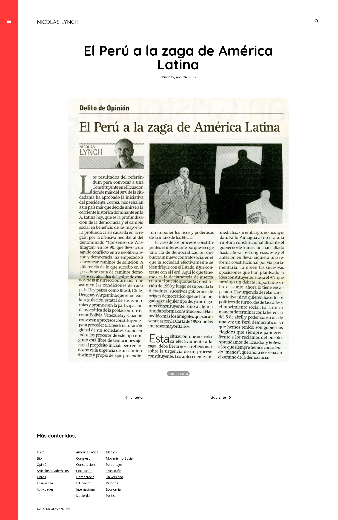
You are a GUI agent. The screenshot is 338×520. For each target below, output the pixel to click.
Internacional (85, 489)
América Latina (178, 373)
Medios (111, 452)
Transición (113, 471)
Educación (83, 483)
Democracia (85, 477)
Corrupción (84, 471)
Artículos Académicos (53, 471)
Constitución (85, 464)
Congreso (83, 458)
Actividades (45, 489)
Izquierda (83, 495)
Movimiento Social (119, 458)
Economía (113, 489)
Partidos (112, 483)
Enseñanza (45, 483)
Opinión (42, 464)
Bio (39, 458)
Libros (41, 477)
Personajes (114, 464)
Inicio (41, 452)
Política (111, 495)
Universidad (114, 477)
